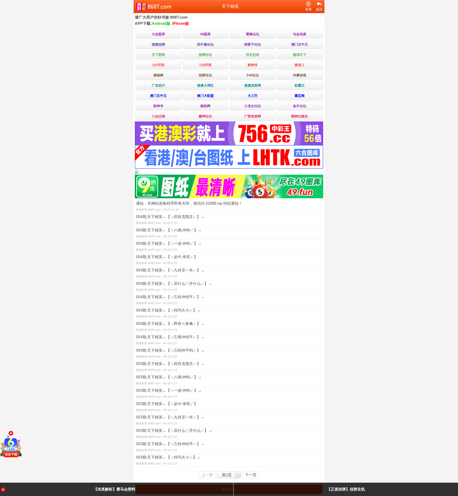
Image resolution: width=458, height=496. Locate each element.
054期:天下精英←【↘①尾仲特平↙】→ (170, 340)
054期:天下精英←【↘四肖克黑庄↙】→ (170, 220)
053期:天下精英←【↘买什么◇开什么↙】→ (174, 433)
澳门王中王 (299, 44)
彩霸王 (300, 85)
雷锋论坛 (252, 34)
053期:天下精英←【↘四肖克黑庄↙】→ (170, 367)
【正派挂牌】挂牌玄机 (346, 489)
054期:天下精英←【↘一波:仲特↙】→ (169, 246)
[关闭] (11, 433)
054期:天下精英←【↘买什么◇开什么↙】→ (174, 287)
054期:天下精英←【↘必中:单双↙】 (167, 260)
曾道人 (300, 65)
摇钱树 (158, 75)
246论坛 (252, 75)
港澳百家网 (252, 85)
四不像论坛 (205, 44)
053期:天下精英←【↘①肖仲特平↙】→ (170, 447)
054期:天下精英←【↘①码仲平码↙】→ (170, 353)
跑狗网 (205, 106)
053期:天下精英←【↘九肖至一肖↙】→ (170, 420)
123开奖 (158, 65)
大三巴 (253, 96)
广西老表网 (252, 116)
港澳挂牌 (158, 44)
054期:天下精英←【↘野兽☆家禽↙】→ (170, 327)
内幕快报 (299, 75)
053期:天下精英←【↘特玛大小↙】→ (168, 460)
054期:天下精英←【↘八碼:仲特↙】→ (169, 233)
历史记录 (252, 55)
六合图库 (158, 34)
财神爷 (253, 65)
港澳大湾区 (205, 85)
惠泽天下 (299, 55)
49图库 (205, 34)
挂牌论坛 (205, 55)
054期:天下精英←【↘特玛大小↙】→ (168, 313)
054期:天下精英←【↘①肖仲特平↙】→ (170, 300)
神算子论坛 (252, 44)
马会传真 (299, 34)
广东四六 (158, 85)
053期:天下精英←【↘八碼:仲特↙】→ (169, 380)
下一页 (250, 475)
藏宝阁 (300, 96)
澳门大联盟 (205, 96)
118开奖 (205, 65)
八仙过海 (158, 116)
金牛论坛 (299, 106)
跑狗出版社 (299, 116)
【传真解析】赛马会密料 (114, 489)
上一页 (207, 475)
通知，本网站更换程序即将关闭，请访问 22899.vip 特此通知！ (189, 206)
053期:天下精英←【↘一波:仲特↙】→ (169, 393)
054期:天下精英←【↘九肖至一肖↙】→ (170, 273)
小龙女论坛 (252, 106)
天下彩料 (158, 55)
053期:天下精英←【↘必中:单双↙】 (167, 407)
